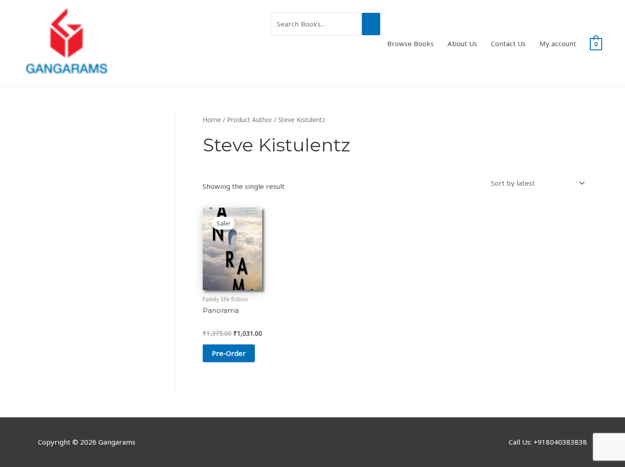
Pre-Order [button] (229, 353)
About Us (462, 43)
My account (557, 43)
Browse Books (410, 43)
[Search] (371, 24)
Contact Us (508, 43)
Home (212, 119)
